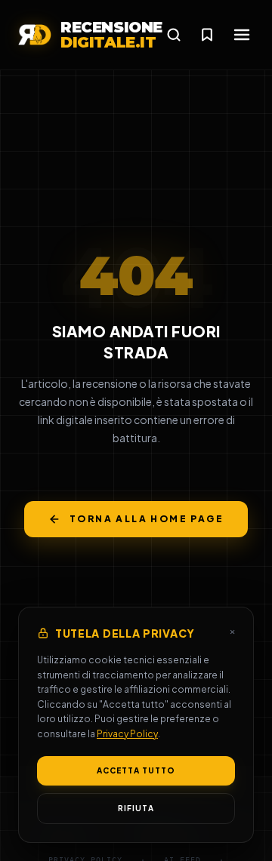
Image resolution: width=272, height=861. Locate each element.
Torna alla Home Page (147, 518)
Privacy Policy (127, 734)
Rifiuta (136, 808)
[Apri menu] (242, 35)
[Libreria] (207, 34)
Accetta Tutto (136, 770)
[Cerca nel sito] (173, 34)
